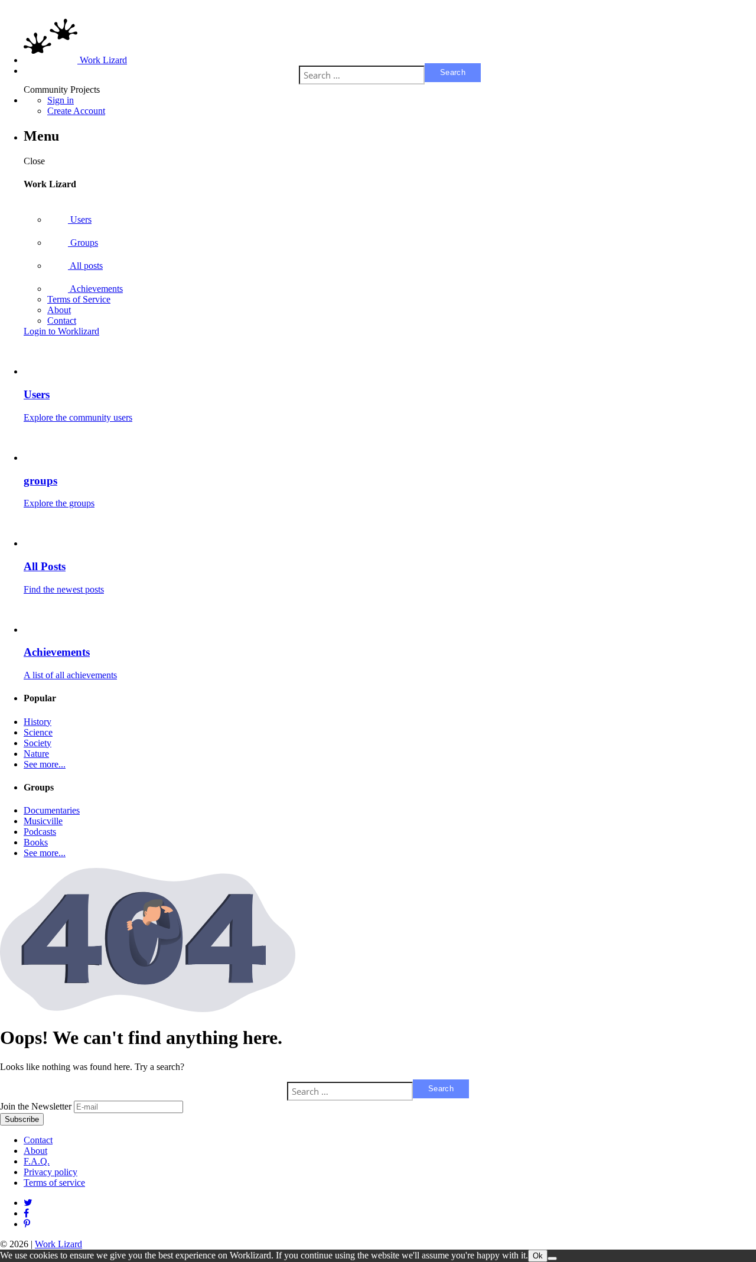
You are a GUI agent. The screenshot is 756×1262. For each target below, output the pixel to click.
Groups (83, 243)
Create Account (76, 111)
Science (38, 732)
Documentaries (52, 810)
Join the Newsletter (35, 1106)
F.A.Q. (37, 1161)
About (59, 310)
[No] (552, 1258)
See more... (45, 764)
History (37, 722)
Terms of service (54, 1183)
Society (37, 743)
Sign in (60, 100)
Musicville (43, 821)
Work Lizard (58, 1244)
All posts (85, 266)
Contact (61, 321)
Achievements (95, 289)
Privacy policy (50, 1172)
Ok (538, 1255)
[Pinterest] (26, 1213)
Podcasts (40, 832)
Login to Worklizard (61, 331)
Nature (36, 754)
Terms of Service (78, 299)
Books (36, 842)
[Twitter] (28, 1203)
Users (80, 219)
